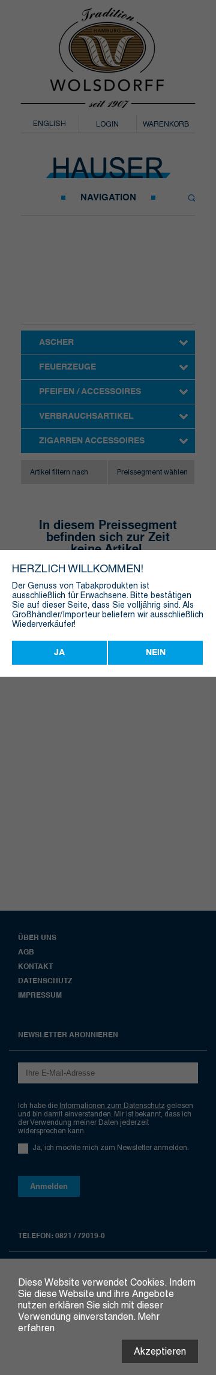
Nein (156, 653)
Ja (59, 653)
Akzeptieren (160, 1351)
